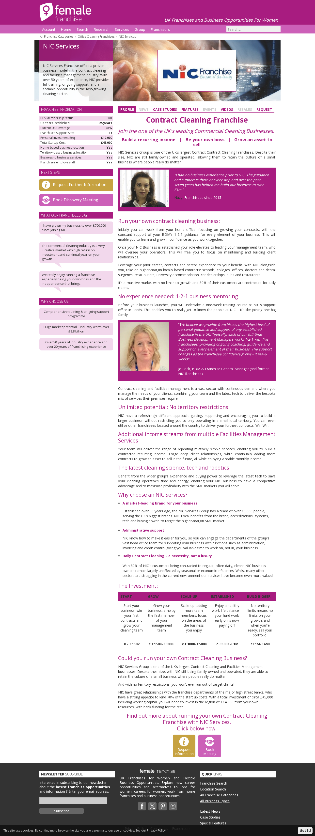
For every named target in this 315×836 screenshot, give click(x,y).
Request (264, 109)
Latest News (210, 811)
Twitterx (152, 806)
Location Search (213, 789)
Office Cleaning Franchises (96, 36)
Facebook (142, 806)
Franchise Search (213, 783)
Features (190, 109)
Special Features (213, 823)
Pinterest (162, 806)
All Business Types (215, 801)
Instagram (173, 806)
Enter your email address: (88, 791)
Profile (127, 109)
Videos (227, 109)
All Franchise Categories (56, 36)
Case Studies (165, 109)
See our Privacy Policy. (151, 830)
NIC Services (127, 36)
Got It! (305, 830)
